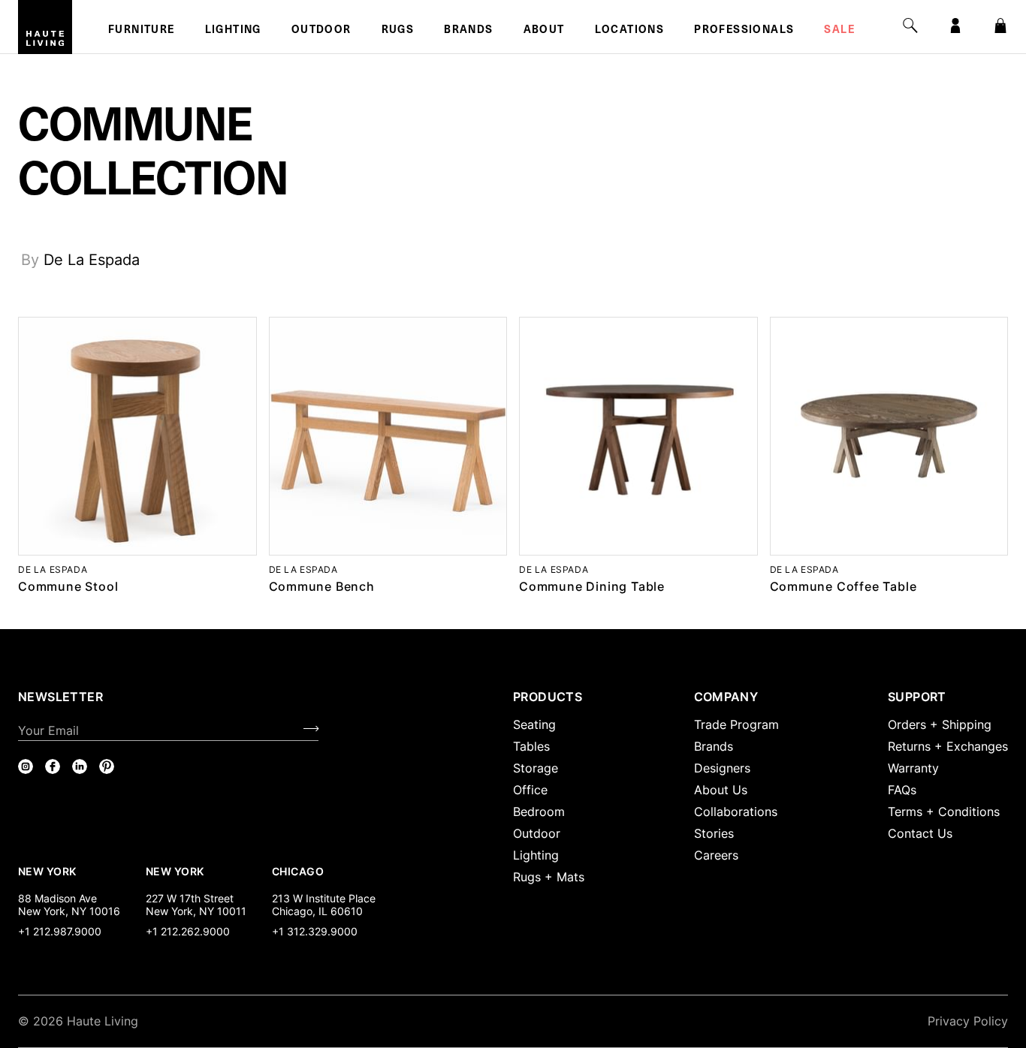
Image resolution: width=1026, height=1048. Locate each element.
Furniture (141, 31)
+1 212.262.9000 (188, 931)
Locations (630, 31)
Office (530, 789)
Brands (468, 31)
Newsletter (60, 696)
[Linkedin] (79, 766)
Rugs (398, 31)
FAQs (902, 789)
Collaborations (735, 811)
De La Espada (92, 260)
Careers (716, 855)
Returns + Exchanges (948, 746)
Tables (531, 746)
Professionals (744, 31)
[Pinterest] (106, 766)
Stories (714, 833)
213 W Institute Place (324, 898)
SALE (839, 31)
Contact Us (920, 833)
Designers (722, 767)
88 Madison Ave (57, 898)
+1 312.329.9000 (315, 931)
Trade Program (736, 724)
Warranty (913, 767)
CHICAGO (298, 871)
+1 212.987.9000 (59, 931)
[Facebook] (52, 766)
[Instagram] (25, 766)
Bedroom (539, 811)
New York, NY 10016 (69, 911)
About (544, 31)
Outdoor (321, 31)
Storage (535, 767)
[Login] (955, 25)
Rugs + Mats (548, 876)
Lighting (233, 31)
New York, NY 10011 (196, 911)
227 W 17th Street (190, 898)
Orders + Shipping (939, 724)
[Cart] (1000, 25)
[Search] (910, 25)
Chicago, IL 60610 (317, 911)
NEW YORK (48, 871)
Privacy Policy (968, 1020)
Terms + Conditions (944, 811)
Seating (534, 724)
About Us (720, 789)
